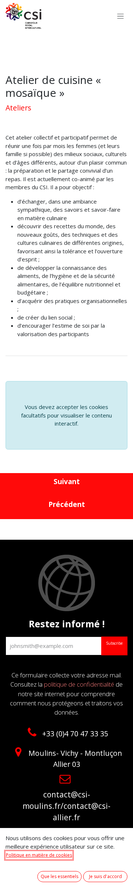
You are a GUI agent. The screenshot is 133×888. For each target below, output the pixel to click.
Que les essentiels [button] (59, 876)
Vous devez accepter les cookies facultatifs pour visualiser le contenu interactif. (66, 415)
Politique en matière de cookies (39, 855)
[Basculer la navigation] (120, 15)
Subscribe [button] (114, 643)
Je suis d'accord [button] (105, 876)
